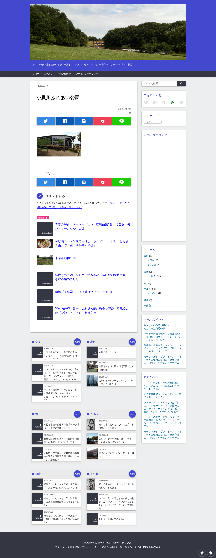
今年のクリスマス (107, 352)
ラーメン (152, 293)
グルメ (147, 288)
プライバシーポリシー (87, 73)
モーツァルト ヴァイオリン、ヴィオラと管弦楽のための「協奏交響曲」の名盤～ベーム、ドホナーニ (162, 359)
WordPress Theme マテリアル (115, 542)
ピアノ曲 (152, 265)
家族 (146, 272)
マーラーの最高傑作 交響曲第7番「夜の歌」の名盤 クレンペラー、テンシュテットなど (162, 336)
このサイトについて (42, 73)
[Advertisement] (164, 191)
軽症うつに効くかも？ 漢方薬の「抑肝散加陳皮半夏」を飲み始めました (61, 519)
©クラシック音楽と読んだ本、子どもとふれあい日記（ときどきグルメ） (96, 547)
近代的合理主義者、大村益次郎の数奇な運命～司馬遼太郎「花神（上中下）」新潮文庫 (61, 456)
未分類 (147, 305)
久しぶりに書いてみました (112, 519)
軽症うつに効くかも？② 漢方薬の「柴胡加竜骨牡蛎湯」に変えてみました (61, 501)
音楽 (146, 255)
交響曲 (151, 260)
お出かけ (152, 276)
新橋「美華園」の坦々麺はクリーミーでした (84, 291)
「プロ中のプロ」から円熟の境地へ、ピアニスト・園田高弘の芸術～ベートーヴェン (61, 355)
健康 (146, 300)
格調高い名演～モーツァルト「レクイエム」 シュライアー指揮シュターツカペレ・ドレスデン (162, 348)
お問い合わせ (64, 73)
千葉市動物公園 (65, 258)
